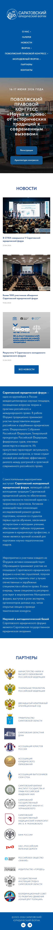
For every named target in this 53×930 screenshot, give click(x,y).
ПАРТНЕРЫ (26, 64)
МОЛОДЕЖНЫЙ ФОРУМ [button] (26, 59)
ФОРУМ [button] (25, 48)
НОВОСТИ (26, 42)
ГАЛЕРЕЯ (26, 37)
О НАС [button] (25, 31)
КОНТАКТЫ (26, 70)
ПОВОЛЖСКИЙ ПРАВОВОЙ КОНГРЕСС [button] (25, 53)
